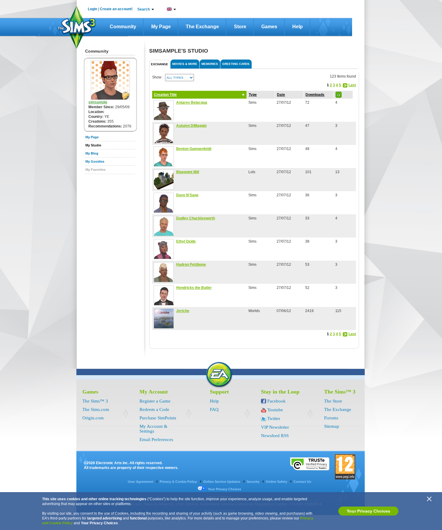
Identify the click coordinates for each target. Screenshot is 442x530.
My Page (161, 26)
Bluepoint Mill (187, 172)
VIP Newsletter (275, 427)
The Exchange (202, 26)
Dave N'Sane (187, 195)
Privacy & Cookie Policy (179, 481)
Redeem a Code (154, 409)
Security (253, 481)
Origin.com (93, 417)
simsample (97, 102)
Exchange (159, 64)
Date (281, 95)
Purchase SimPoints (158, 417)
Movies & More (184, 64)
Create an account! (116, 9)
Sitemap (331, 426)
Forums (331, 417)
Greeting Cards (236, 64)
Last (352, 85)
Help (297, 26)
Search (143, 9)
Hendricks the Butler (194, 288)
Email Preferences (156, 439)
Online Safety (277, 481)
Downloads (314, 95)
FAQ (214, 409)
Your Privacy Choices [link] (224, 489)
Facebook (276, 401)
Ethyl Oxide (186, 241)
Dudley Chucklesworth (195, 218)
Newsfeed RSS (275, 435)
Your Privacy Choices (368, 511)
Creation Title (165, 95)
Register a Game (155, 401)
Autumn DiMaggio (191, 126)
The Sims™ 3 (95, 401)
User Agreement (141, 481)
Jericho (182, 311)
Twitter (273, 418)
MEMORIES (209, 64)
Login (92, 9)
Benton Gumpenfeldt (193, 149)
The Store (333, 401)
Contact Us (302, 481)
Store (240, 26)
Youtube (275, 409)
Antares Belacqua (191, 102)
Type (253, 95)
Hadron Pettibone (191, 264)
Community (123, 26)
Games (269, 26)
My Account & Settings (153, 428)
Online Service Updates (222, 481)
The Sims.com (95, 409)
